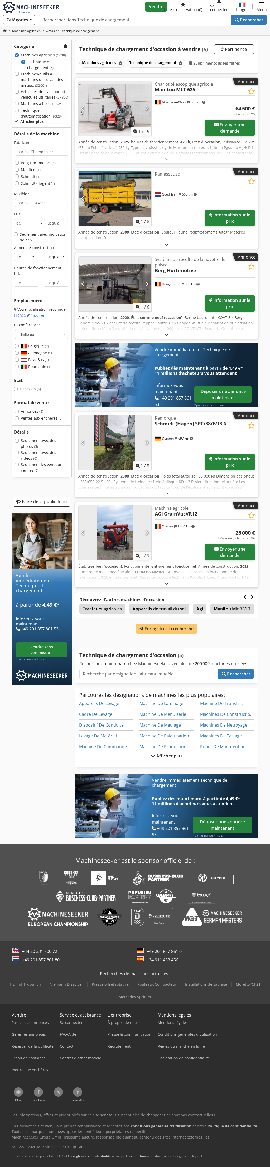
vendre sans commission (41, 649)
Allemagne (39, 352)
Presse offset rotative (110, 984)
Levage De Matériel (98, 736)
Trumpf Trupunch (25, 984)
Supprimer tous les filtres (216, 63)
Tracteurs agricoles (102, 609)
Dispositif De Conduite (101, 725)
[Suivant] (147, 108)
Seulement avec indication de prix (43, 237)
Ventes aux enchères (41, 418)
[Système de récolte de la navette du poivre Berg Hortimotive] (115, 284)
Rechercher (251, 20)
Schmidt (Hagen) (38, 183)
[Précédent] (83, 108)
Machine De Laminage (161, 703)
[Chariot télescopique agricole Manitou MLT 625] (115, 108)
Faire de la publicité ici (44, 501)
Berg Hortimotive (38, 162)
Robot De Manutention (223, 747)
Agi (199, 609)
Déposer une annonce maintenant (223, 394)
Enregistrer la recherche (168, 628)
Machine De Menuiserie (162, 714)
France (29, 315)
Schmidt (30, 176)
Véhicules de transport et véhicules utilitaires (44, 94)
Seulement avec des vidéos (38, 455)
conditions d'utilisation (149, 1156)
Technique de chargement (40, 64)
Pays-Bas (38, 359)
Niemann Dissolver (66, 984)
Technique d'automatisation (41, 113)
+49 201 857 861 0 (164, 951)
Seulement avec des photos (38, 443)
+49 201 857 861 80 (41, 960)
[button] (262, 7)
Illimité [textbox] (26, 334)
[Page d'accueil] (5, 30)
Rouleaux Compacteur (156, 984)
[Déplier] (166, 159)
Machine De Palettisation (164, 736)
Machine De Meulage (160, 725)
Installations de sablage (206, 984)
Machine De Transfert (221, 703)
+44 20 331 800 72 (39, 951)
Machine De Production (162, 747)
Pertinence (235, 49)
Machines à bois (41, 103)
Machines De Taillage (221, 736)
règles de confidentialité (92, 1156)
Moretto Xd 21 (248, 984)
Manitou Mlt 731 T (232, 609)
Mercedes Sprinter (135, 996)
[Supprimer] (120, 63)
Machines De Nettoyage (223, 725)
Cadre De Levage (95, 714)
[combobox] (41, 334)
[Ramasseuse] (115, 198)
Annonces (32, 411)
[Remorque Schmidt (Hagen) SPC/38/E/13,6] (115, 442)
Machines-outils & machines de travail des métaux (42, 79)
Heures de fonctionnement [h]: (37, 270)
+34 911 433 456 (162, 960)
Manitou (31, 169)
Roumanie (39, 366)
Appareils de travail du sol (159, 609)
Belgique (38, 345)
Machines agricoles (43, 54)
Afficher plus (168, 756)
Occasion (30, 388)
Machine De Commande (103, 747)
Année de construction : (35, 247)
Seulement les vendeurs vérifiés (42, 467)
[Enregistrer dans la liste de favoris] (251, 91)
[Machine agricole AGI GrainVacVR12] (115, 532)
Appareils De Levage (99, 703)
